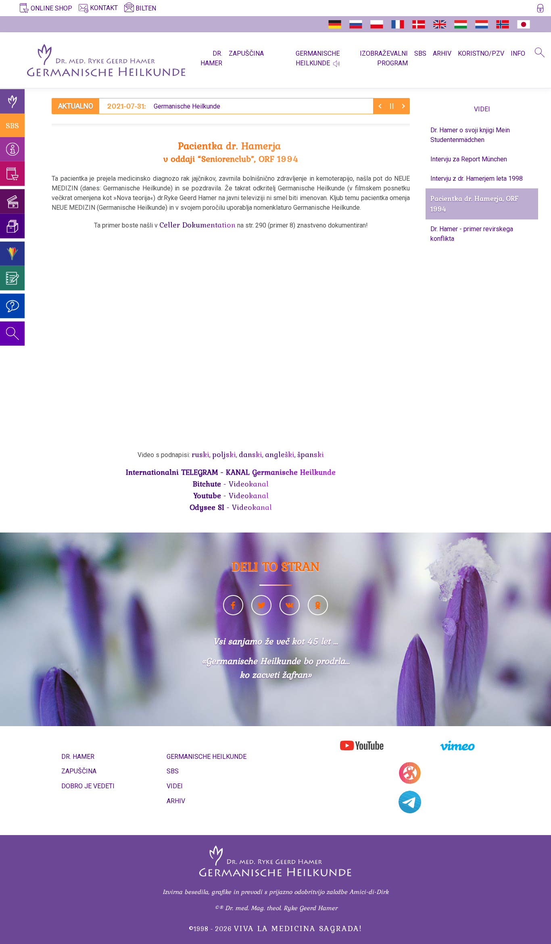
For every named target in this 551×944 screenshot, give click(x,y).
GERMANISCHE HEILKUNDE (206, 756)
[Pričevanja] (12, 278)
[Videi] (12, 201)
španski (310, 454)
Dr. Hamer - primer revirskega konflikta (471, 233)
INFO (518, 53)
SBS (420, 53)
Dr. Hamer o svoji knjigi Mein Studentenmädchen (470, 135)
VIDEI (175, 786)
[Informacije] (12, 149)
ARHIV (442, 53)
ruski (200, 454)
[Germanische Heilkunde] (12, 101)
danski (250, 454)
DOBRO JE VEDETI (88, 786)
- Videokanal (231, 483)
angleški (279, 454)
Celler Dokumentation (197, 224)
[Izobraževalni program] (12, 253)
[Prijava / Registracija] (540, 9)
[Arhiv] (12, 226)
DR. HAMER (211, 58)
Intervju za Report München (468, 159)
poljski (224, 454)
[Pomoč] (12, 306)
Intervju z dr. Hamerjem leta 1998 (476, 178)
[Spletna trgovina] (12, 173)
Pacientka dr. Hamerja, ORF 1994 (474, 203)
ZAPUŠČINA (246, 53)
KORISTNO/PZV (481, 53)
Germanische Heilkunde (163, 106)
